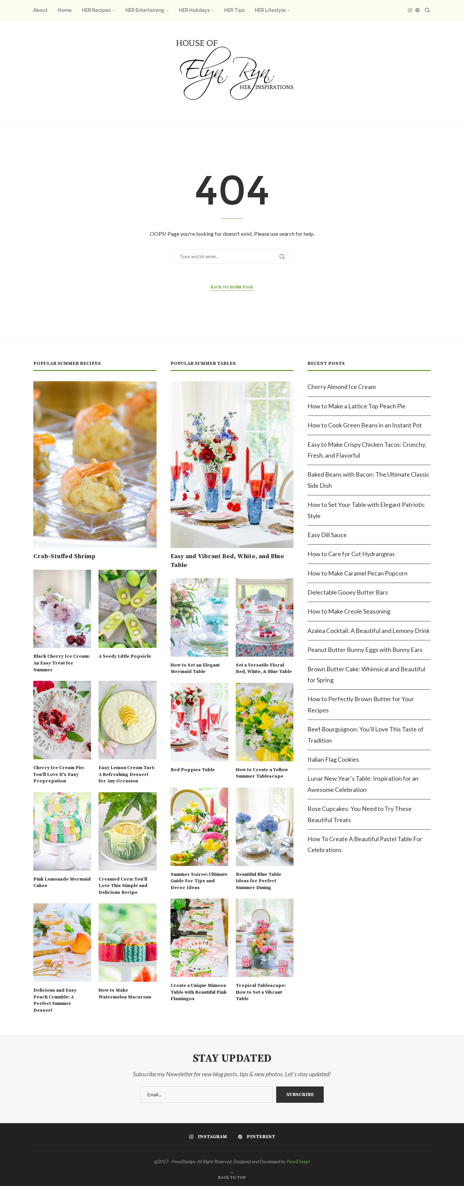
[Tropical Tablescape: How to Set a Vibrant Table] (264, 938)
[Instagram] (410, 10)
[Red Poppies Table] (199, 722)
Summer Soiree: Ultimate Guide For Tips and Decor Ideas (199, 881)
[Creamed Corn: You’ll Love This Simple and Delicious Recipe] (127, 831)
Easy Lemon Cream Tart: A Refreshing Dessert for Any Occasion (127, 774)
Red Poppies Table (193, 770)
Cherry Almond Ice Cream (341, 386)
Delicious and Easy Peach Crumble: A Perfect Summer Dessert (54, 1000)
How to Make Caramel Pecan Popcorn (357, 573)
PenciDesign (298, 1161)
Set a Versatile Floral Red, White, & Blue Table (264, 668)
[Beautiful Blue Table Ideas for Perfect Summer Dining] (264, 826)
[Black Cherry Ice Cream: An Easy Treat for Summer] (62, 609)
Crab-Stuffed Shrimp (64, 556)
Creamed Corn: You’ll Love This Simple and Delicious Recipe (123, 886)
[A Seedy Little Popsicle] (127, 609)
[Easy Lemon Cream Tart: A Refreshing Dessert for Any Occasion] (127, 720)
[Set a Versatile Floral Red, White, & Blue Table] (264, 617)
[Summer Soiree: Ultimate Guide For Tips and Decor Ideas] (199, 826)
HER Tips (234, 10)
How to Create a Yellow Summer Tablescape (262, 773)
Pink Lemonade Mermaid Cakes (62, 882)
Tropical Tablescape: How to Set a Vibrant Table (261, 992)
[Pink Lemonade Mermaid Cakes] (62, 831)
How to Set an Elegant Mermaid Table (195, 668)
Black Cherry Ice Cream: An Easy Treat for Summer (61, 663)
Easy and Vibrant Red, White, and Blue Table (227, 560)
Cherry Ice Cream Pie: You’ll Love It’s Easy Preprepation (58, 774)
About (40, 10)
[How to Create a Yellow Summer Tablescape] (264, 722)
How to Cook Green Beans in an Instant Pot (364, 425)
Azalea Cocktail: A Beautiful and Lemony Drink (368, 630)
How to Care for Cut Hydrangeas (351, 553)
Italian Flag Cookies (333, 759)
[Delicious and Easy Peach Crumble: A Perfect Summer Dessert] (62, 942)
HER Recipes (96, 10)
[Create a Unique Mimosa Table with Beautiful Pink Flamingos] (199, 938)
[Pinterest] (417, 10)
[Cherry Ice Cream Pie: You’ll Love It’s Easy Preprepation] (62, 720)
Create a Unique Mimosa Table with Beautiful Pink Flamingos (199, 992)
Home (65, 10)
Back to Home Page (232, 287)
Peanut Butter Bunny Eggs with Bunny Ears (365, 649)
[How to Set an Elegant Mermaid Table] (199, 617)
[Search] (427, 10)
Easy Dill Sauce (327, 534)
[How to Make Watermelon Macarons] (127, 942)
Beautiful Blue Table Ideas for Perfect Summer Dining (258, 881)
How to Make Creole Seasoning (348, 611)
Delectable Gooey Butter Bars (347, 592)
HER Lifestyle (270, 10)
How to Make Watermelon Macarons (125, 993)
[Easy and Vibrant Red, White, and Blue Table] (232, 464)
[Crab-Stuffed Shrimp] (95, 464)
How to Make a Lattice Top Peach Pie (356, 406)
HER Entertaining (144, 10)
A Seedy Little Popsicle (125, 656)
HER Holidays (194, 10)
